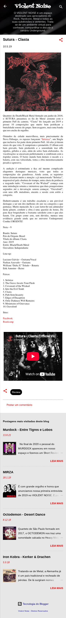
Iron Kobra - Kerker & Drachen (26, 557)
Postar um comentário (19, 404)
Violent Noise (33, 6)
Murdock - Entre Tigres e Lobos (27, 430)
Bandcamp (8, 321)
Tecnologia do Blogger (35, 603)
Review (16, 392)
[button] (61, 40)
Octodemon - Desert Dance (24, 514)
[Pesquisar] (61, 7)
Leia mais (56, 460)
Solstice (46, 139)
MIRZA (8, 472)
